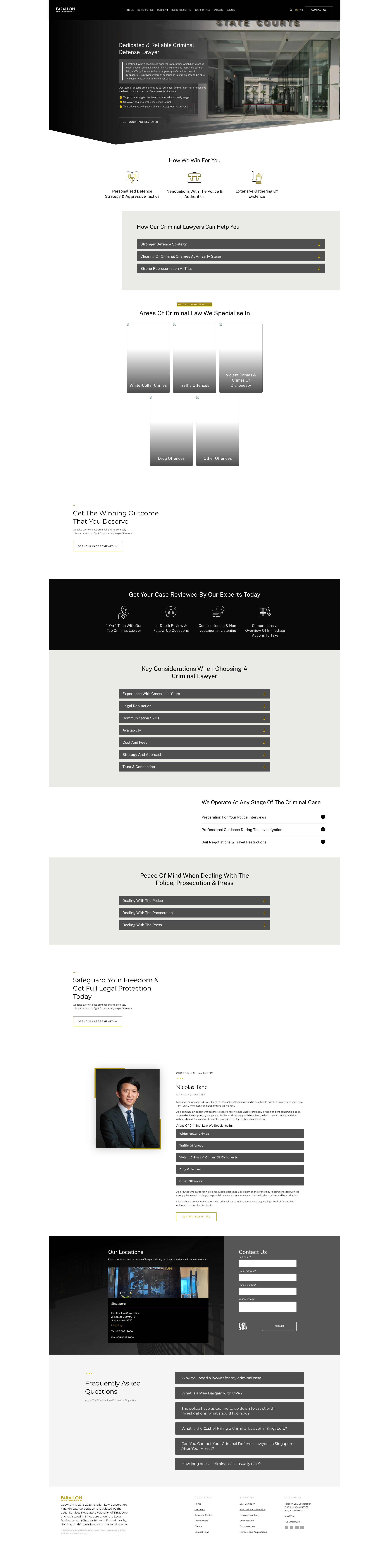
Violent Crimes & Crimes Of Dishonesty (208, 1157)
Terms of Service (73, 1533)
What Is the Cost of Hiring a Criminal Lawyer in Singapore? (234, 1428)
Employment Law (249, 1515)
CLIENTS (231, 10)
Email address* (247, 1271)
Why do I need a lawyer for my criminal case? (222, 1378)
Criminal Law (247, 1520)
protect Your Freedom (194, 304)
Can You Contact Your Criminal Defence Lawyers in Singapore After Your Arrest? (237, 1446)
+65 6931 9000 (124, 1331)
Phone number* (247, 1285)
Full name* (245, 1257)
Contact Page (201, 1532)
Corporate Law (247, 1526)
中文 (301, 10)
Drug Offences (190, 1169)
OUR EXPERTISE (145, 10)
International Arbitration (252, 1509)
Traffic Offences (191, 1145)
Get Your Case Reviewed (140, 121)
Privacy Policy (119, 1530)
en (296, 10)
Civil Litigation (247, 1503)
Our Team (199, 1509)
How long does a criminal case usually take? (221, 1464)
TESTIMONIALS (202, 10)
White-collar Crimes (194, 1133)
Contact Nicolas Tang (196, 1217)
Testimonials (201, 1520)
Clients (198, 1526)
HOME (130, 10)
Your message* (247, 1299)
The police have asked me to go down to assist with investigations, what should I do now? (228, 1410)
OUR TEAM (162, 10)
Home (197, 1503)
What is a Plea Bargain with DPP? (212, 1393)
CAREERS (218, 10)
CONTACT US (318, 9)
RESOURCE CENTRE (181, 10)
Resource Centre (203, 1515)
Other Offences (190, 1181)
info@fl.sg (116, 1325)
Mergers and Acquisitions (253, 1532)
